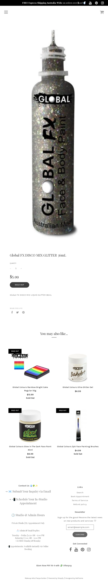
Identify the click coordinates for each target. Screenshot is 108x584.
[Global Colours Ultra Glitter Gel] (78, 366)
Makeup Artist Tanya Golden (36, 578)
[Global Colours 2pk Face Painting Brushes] (78, 425)
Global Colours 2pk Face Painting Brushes (78, 446)
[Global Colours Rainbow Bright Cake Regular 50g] (30, 366)
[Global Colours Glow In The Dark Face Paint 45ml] (30, 425)
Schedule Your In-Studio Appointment (31, 501)
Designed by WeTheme (74, 578)
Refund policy (80, 504)
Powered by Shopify (56, 578)
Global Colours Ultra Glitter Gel (78, 387)
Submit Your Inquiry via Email (32, 491)
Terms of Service (80, 500)
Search (80, 492)
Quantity (13, 263)
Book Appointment (80, 496)
